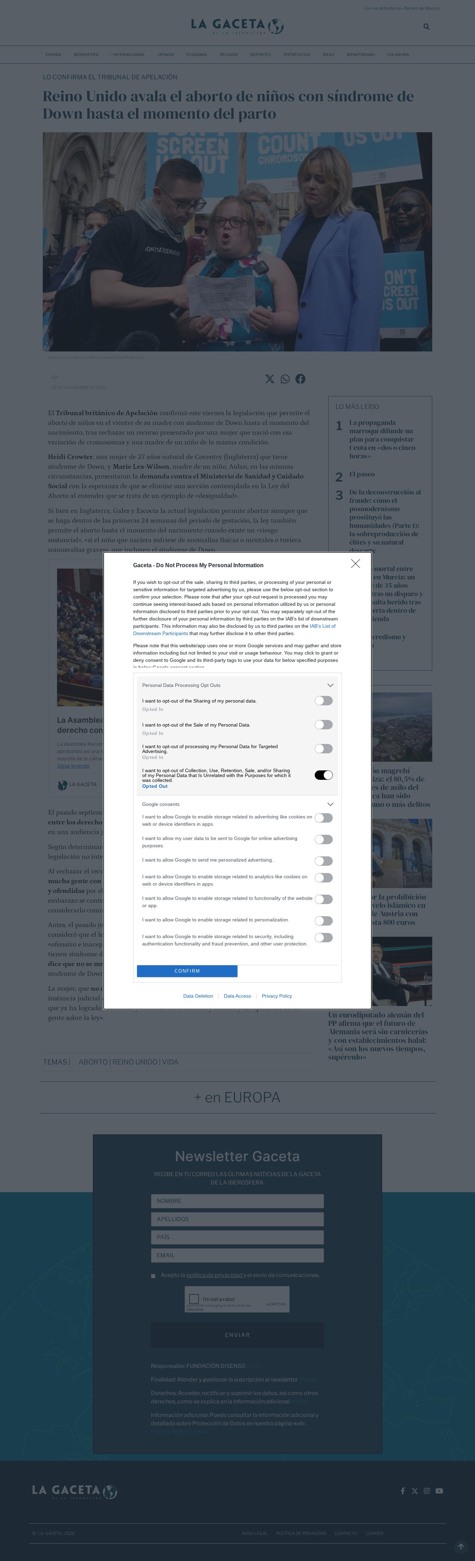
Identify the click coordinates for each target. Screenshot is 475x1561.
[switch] (324, 700)
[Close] (357, 565)
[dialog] (237, 780)
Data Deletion (198, 996)
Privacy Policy (277, 996)
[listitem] (237, 685)
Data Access (237, 996)
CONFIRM (187, 971)
